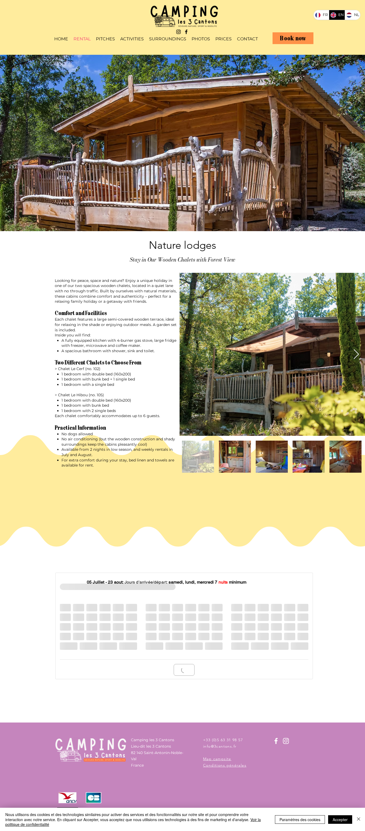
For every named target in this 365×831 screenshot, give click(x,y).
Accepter (340, 819)
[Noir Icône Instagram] (178, 32)
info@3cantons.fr (219, 746)
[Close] (358, 819)
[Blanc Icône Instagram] (286, 741)
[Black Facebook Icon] (186, 32)
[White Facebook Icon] (276, 741)
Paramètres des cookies (299, 819)
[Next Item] (356, 354)
